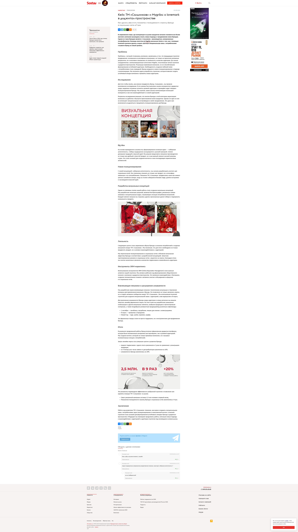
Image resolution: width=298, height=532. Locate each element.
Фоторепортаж (118, 504)
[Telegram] (122, 29)
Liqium (96, 527)
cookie (286, 520)
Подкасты (143, 504)
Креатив (89, 504)
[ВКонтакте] (119, 29)
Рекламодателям (97, 520)
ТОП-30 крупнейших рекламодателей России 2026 (154, 502)
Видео (142, 507)
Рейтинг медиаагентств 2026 (148, 499)
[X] (127, 29)
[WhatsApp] (125, 29)
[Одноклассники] (130, 29)
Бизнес (89, 510)
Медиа (89, 502)
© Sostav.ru (90, 523)
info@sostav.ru (207, 487)
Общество (89, 512)
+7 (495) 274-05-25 (206, 489)
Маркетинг (90, 507)
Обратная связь (106, 520)
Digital (88, 499)
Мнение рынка (118, 502)
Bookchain (116, 512)
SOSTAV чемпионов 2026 (120, 510)
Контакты (89, 520)
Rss (112, 520)
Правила (124, 450)
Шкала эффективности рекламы (122, 507)
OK (284, 527)
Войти (120, 450)
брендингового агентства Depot (119, 523)
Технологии (94, 30)
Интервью (116, 499)
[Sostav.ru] (92, 3)
